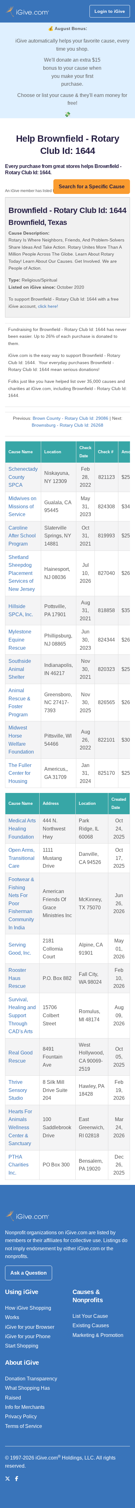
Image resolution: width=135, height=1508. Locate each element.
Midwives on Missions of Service (22, 506)
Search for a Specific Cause (92, 186)
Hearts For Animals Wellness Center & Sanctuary (20, 1127)
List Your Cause (90, 1316)
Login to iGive (109, 11)
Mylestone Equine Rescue (19, 639)
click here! (48, 306)
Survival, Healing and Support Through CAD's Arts (22, 1015)
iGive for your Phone (28, 1336)
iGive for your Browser (29, 1327)
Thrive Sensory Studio (17, 1090)
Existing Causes (91, 1325)
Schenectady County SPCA (23, 477)
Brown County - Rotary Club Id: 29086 (70, 418)
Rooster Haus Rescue (17, 978)
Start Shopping (21, 1345)
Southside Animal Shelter (19, 669)
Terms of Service (23, 1426)
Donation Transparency (31, 1378)
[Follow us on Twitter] (7, 1478)
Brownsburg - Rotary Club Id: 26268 (67, 425)
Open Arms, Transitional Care (21, 858)
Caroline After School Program (22, 535)
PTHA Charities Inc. (18, 1164)
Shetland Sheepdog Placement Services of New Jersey (21, 573)
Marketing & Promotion (98, 1335)
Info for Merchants (25, 1407)
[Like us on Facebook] (16, 1478)
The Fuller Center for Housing (19, 773)
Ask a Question (28, 1273)
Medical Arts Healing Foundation (22, 828)
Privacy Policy (21, 1416)
